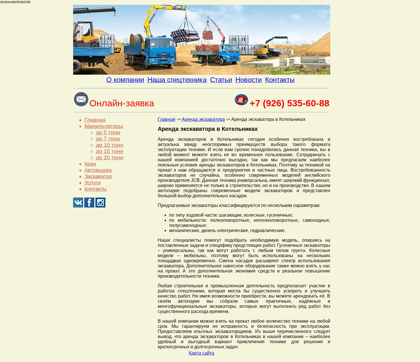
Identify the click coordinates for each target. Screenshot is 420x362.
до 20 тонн (109, 157)
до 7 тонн (108, 139)
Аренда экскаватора (203, 119)
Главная (95, 120)
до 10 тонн (109, 145)
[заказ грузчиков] (201, 73)
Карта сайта (201, 353)
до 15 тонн (109, 151)
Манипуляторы (104, 126)
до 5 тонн (108, 132)
